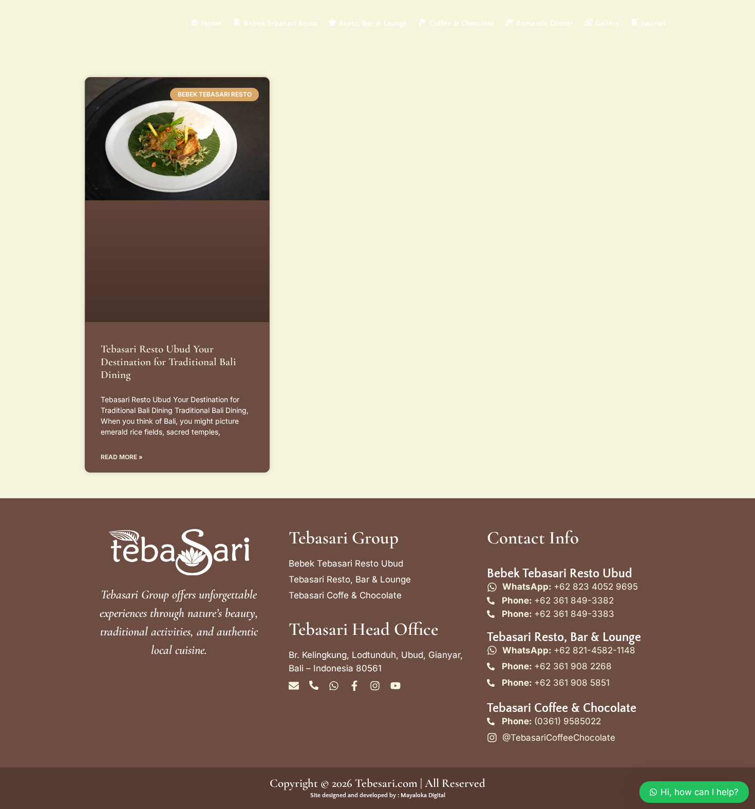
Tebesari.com (385, 783)
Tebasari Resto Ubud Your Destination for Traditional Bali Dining (168, 362)
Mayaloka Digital (423, 795)
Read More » (122, 457)
